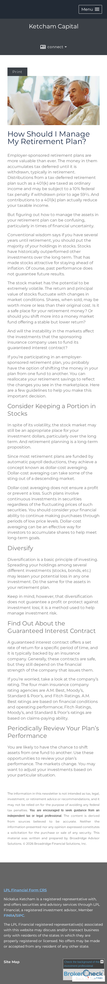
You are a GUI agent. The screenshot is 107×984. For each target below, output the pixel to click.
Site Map (12, 962)
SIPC (20, 915)
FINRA (9, 915)
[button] (90, 9)
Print (17, 72)
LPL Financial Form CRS (25, 890)
